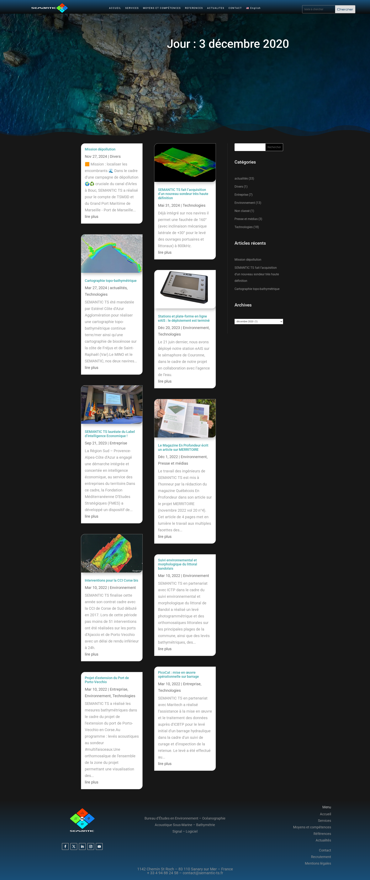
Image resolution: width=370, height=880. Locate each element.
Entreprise (118, 443)
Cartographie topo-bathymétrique (111, 281)
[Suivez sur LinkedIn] (82, 846)
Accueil (325, 814)
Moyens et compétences (312, 827)
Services (324, 821)
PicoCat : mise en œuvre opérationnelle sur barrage (178, 674)
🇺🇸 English (253, 8)
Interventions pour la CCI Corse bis (111, 580)
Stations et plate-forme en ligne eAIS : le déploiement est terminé (184, 318)
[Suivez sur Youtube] (99, 846)
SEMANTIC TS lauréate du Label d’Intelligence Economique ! (110, 434)
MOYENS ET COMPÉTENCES (162, 8)
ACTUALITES (215, 8)
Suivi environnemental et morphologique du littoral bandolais (177, 564)
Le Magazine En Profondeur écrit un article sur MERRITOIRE (183, 447)
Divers (115, 156)
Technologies (96, 294)
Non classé (242, 211)
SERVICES (132, 8)
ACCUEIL (115, 8)
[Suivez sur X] (73, 846)
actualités (118, 287)
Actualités (323, 840)
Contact (325, 850)
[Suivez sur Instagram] (90, 846)
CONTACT (235, 8)
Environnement (123, 587)
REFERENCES (194, 8)
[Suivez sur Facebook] (65, 846)
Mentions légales (318, 863)
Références (322, 834)
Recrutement (321, 857)
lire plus (91, 216)
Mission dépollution (100, 149)
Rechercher (274, 147)
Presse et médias (173, 463)
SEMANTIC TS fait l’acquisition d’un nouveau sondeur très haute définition (183, 194)
